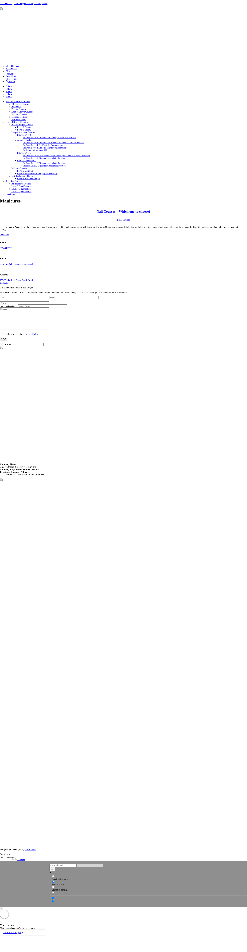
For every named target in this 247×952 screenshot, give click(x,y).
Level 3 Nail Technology (28, 178)
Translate (21, 859)
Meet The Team (13, 66)
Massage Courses (19, 117)
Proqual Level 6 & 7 (26, 160)
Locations (10, 194)
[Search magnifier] (52, 869)
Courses (126, 220)
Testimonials (11, 68)
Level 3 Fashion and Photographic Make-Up (37, 173)
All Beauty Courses (20, 104)
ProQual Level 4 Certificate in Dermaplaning (43, 145)
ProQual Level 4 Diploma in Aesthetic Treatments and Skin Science (53, 142)
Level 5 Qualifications (21, 191)
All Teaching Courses (21, 183)
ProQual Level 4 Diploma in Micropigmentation (44, 148)
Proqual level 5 (24, 153)
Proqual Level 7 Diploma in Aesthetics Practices (44, 165)
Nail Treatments (18, 119)
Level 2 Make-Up (25, 171)
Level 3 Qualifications (21, 186)
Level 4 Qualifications (21, 189)
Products (10, 74)
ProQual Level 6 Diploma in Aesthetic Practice (44, 163)
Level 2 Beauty (24, 127)
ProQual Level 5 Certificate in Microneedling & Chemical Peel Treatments (56, 155)
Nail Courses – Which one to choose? (124, 211)
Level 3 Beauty (24, 130)
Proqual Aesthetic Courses (23, 132)
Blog (8, 71)
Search (11, 81)
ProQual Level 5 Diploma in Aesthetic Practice (44, 158)
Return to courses (27, 928)
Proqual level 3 (24, 135)
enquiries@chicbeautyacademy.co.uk (30, 3)
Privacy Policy (31, 334)
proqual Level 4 (24, 140)
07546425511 (6, 3)
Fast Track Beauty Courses (18, 101)
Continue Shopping (13, 932)
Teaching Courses (14, 181)
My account (11, 79)
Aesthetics (16, 106)
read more (4, 234)
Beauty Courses (18, 109)
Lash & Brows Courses (22, 112)
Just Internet (30, 849)
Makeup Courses (19, 114)
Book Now (11, 76)
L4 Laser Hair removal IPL (35, 150)
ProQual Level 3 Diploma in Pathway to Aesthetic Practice (49, 137)
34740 (3, 344)
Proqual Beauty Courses (17, 122)
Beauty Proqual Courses (22, 124)
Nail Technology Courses (22, 176)
